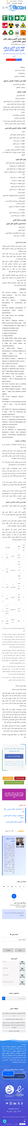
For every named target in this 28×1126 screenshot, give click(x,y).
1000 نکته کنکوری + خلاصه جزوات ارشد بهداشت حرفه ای (13, 1014)
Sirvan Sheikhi (14, 44)
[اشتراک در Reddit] (8, 886)
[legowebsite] (16, 8)
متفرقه (23, 44)
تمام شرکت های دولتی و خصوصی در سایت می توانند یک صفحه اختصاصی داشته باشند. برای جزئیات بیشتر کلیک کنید (13, 1025)
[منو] (4, 8)
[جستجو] (6, 8)
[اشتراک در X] (20, 886)
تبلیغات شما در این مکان (14, 1031)
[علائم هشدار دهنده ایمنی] (14, 26)
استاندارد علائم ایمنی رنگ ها (14, 810)
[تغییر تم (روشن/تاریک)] (7, 1)
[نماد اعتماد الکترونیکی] (14, 1090)
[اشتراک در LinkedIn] (12, 886)
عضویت (8, 950)
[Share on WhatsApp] (16, 886)
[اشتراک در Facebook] (24, 886)
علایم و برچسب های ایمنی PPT (14, 816)
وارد (9, 913)
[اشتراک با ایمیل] (4, 886)
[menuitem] (20, 1)
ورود (20, 950)
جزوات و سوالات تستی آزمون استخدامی (14, 1019)
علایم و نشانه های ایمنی (14, 822)
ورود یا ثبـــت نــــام (14, 756)
